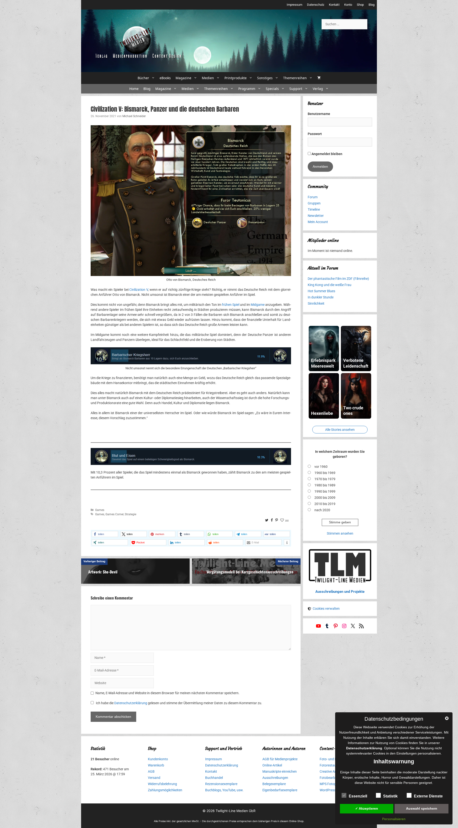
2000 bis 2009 (324, 498)
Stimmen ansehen (340, 533)
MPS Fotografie (331, 784)
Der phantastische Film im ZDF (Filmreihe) (338, 279)
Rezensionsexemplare (221, 784)
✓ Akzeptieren (366, 808)
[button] (105, 534)
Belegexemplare (274, 784)
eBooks (165, 78)
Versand (154, 778)
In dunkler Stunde (320, 297)
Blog (372, 4)
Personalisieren (394, 819)
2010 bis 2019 (324, 504)
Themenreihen (295, 78)
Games (99, 510)
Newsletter (316, 216)
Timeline (314, 209)
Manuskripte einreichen (279, 771)
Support (295, 88)
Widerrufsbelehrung (162, 784)
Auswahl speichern (421, 808)
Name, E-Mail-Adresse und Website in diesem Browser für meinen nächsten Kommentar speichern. (167, 693)
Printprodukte (235, 78)
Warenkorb (156, 765)
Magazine (183, 78)
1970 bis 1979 (324, 479)
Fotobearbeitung (332, 778)
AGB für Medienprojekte (279, 759)
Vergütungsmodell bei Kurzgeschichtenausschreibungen (250, 572)
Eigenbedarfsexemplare (279, 790)
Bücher (143, 78)
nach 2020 (322, 510)
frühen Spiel (230, 305)
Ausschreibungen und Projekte (339, 591)
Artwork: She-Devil (102, 572)
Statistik (390, 796)
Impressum (294, 4)
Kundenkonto (158, 759)
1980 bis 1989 (324, 485)
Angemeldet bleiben (326, 154)
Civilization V (138, 290)
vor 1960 (321, 467)
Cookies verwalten (326, 608)
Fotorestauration (332, 765)
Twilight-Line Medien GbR (235, 811)
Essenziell (358, 796)
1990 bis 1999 (324, 491)
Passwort (315, 134)
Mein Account (318, 222)
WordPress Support (334, 790)
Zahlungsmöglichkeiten (165, 790)
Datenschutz (315, 4)
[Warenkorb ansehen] (319, 78)
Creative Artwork (332, 771)
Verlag (318, 88)
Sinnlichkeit (316, 303)
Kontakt (334, 4)
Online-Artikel (272, 765)
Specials (272, 88)
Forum (312, 197)
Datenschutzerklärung (130, 703)
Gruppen (314, 203)
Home (134, 88)
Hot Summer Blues (321, 291)
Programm (246, 88)
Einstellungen (406, 753)
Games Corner (114, 514)
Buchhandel (214, 778)
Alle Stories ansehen (340, 430)
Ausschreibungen (275, 778)
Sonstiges (265, 78)
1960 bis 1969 (324, 473)
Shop (360, 4)
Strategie (130, 514)
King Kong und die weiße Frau (329, 285)
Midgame (258, 305)
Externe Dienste (428, 796)
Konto (348, 4)
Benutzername (319, 114)
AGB (151, 771)
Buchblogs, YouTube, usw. (224, 790)
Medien (208, 78)
